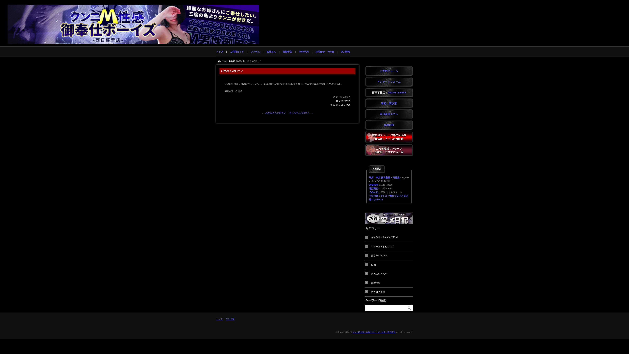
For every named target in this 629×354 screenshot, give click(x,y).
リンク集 (230, 319)
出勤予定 (287, 51)
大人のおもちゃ (379, 273)
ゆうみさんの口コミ (299, 113)
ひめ (335, 104)
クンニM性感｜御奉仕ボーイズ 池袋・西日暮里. (374, 332)
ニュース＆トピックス (382, 246)
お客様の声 (345, 101)
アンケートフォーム (389, 81)
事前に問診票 (389, 103)
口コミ (341, 104)
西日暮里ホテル (389, 114)
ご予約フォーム (389, 70)
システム (255, 51)
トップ (219, 51)
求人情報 (345, 51)
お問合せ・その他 (324, 51)
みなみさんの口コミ (275, 113)
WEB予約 (304, 51)
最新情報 (375, 282)
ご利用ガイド (237, 51)
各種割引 (389, 125)
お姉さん (271, 51)
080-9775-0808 (397, 92)
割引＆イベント (379, 255)
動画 (373, 264)
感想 (348, 104)
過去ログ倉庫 (378, 292)
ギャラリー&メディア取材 (384, 237)
